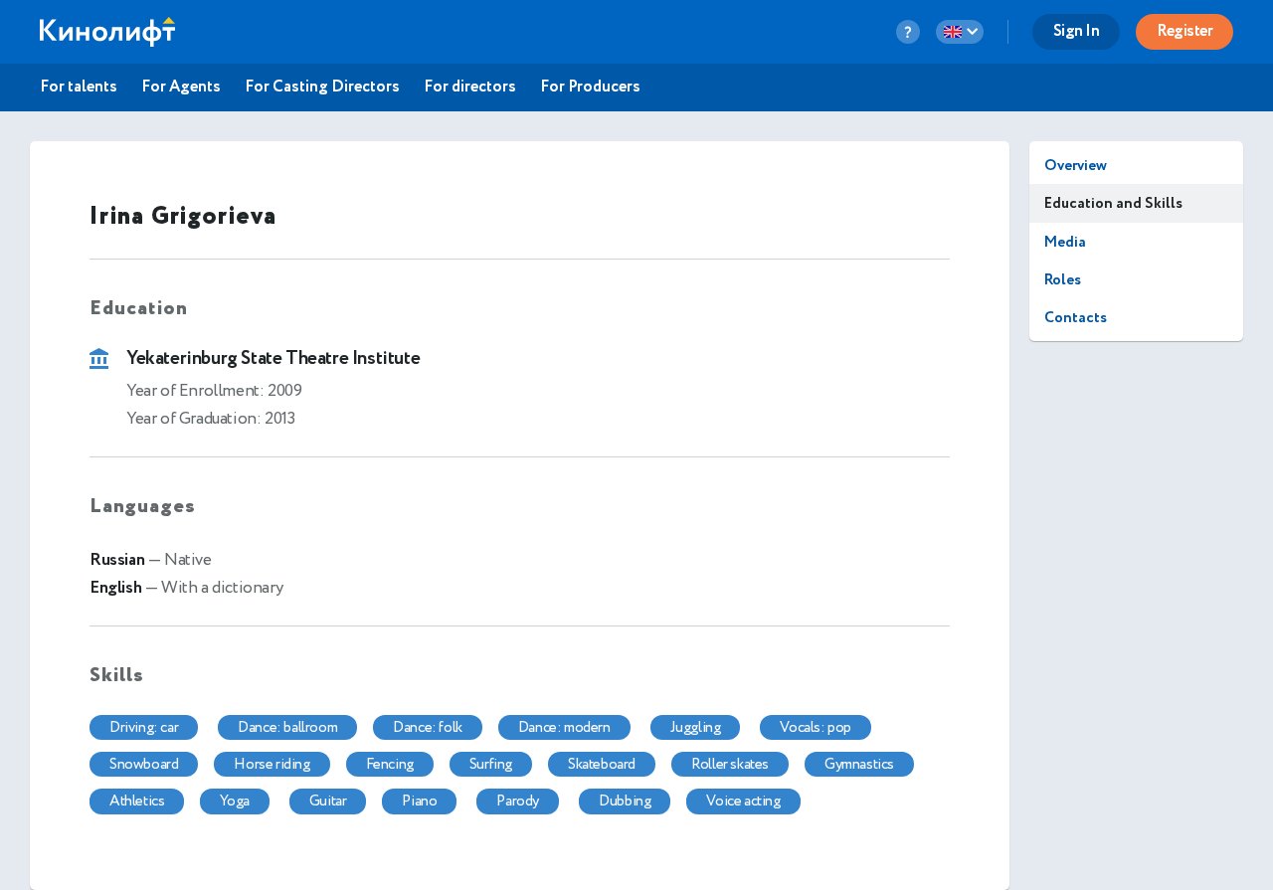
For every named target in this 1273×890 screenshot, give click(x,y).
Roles (1062, 279)
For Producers (590, 87)
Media (1065, 242)
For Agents (181, 87)
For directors (470, 87)
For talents (78, 87)
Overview (1075, 165)
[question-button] (908, 32)
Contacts (1075, 317)
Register (1184, 31)
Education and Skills (1113, 203)
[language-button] (960, 32)
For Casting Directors (322, 87)
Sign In (1076, 31)
